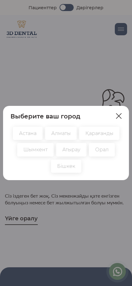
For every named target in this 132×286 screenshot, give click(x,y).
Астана (28, 133)
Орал (102, 150)
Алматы (61, 133)
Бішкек (66, 166)
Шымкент (35, 150)
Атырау (71, 150)
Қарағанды (99, 133)
